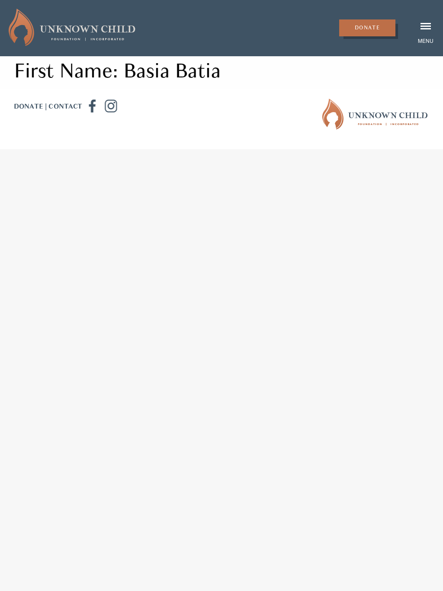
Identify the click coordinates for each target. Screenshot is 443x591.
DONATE (28, 106)
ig (110, 106)
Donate (367, 28)
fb (91, 106)
